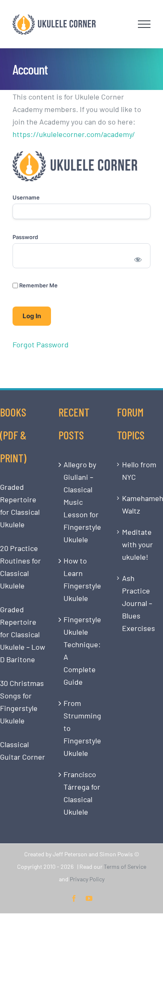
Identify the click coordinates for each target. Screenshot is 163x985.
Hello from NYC (139, 470)
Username (26, 197)
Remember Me (38, 285)
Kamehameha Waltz (140, 504)
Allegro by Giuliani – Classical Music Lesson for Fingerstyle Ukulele (82, 502)
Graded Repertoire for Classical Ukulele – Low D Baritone (22, 634)
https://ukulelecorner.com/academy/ (74, 134)
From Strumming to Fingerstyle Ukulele (82, 728)
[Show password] (138, 259)
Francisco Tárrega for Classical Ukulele (82, 793)
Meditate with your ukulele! (137, 544)
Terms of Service (125, 866)
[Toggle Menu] (144, 24)
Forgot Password (41, 344)
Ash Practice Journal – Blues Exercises (138, 603)
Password (25, 237)
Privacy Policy (87, 879)
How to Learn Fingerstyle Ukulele (82, 579)
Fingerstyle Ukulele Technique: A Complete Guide (82, 650)
